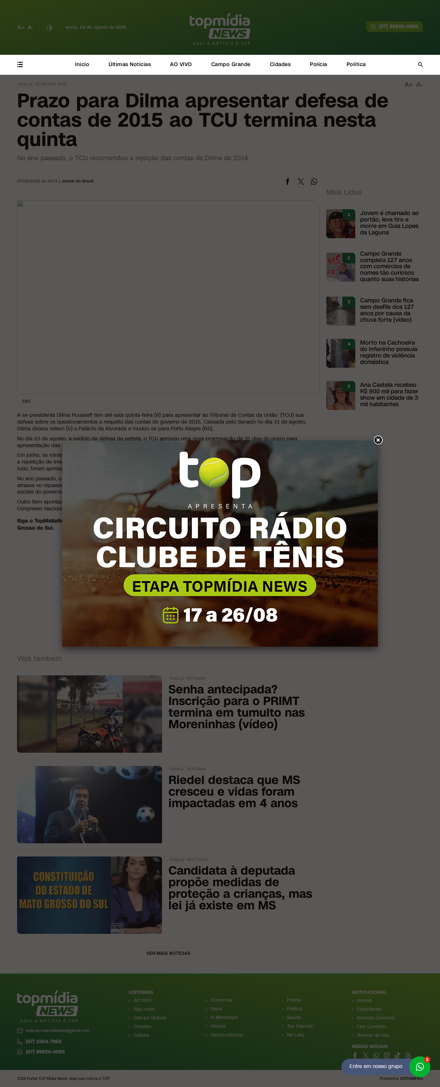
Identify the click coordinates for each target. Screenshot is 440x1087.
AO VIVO (181, 64)
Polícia (318, 64)
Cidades (280, 64)
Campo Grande (231, 64)
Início (82, 64)
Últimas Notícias (130, 64)
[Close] (378, 440)
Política (356, 64)
